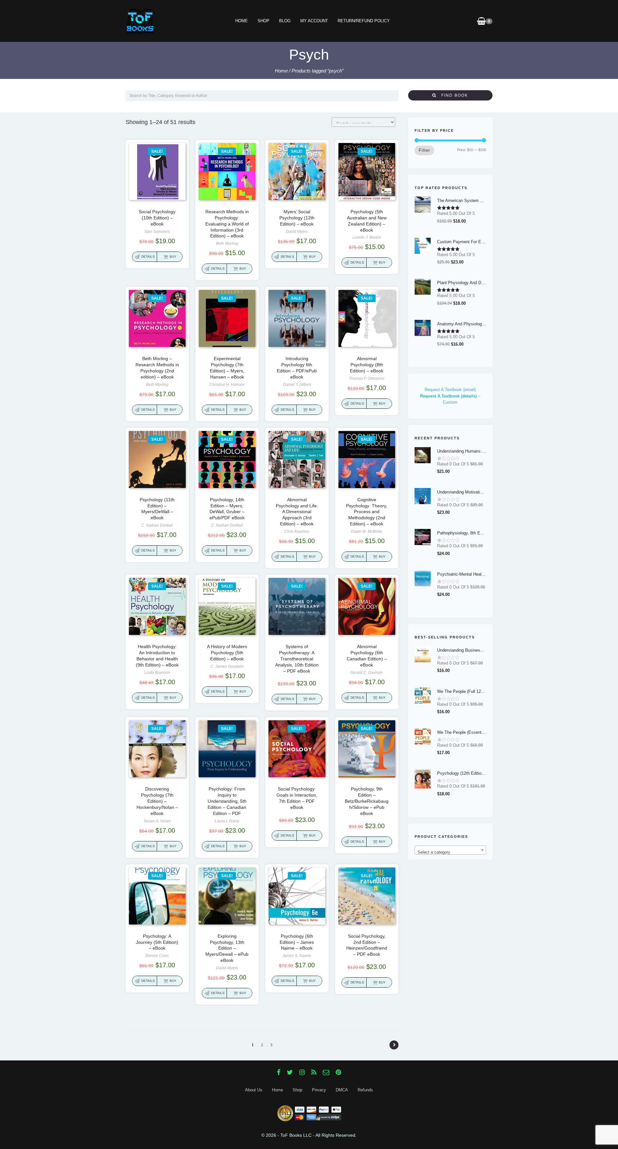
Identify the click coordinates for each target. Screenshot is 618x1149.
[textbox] (450, 852)
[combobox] (450, 850)
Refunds (365, 1089)
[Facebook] (278, 1072)
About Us (253, 1089)
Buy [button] (173, 256)
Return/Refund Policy (364, 20)
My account (314, 20)
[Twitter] (290, 1072)
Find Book (452, 95)
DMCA (342, 1089)
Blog (285, 20)
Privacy (319, 1089)
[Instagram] (302, 1072)
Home (241, 20)
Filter (424, 150)
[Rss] (313, 1072)
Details (148, 256)
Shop (263, 20)
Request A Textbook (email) (450, 389)
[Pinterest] (338, 1072)
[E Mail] (326, 1072)
